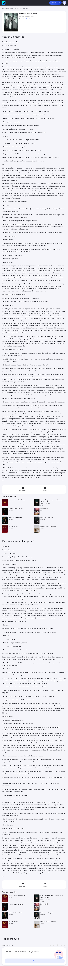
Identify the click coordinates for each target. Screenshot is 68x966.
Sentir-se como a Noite (21, 8)
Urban (11, 8)
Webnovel (5, 8)
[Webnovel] (3, 3)
